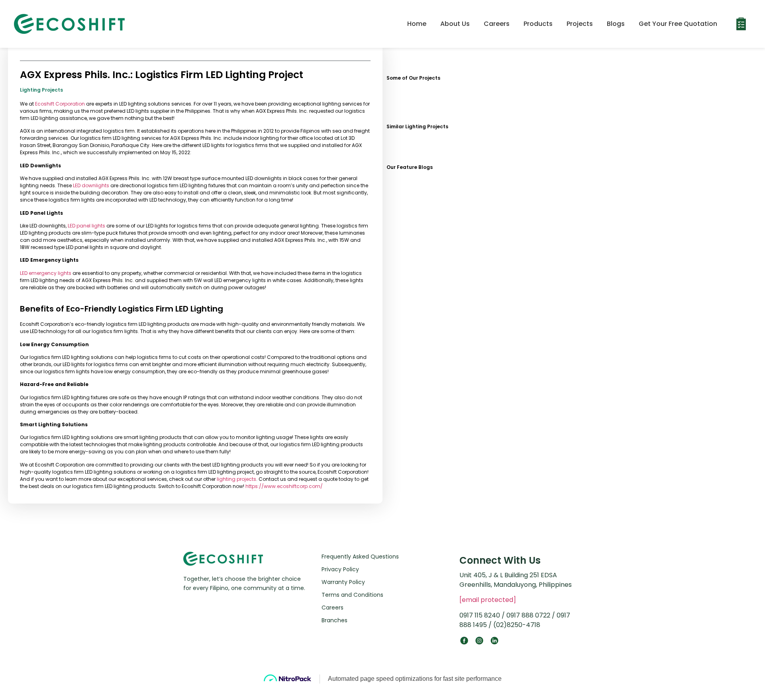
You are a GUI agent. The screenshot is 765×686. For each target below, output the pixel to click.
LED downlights (91, 185)
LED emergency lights (45, 273)
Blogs (616, 23)
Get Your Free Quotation (678, 23)
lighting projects (236, 479)
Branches (334, 620)
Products (538, 23)
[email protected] (487, 599)
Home (416, 23)
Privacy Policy (340, 569)
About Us (455, 23)
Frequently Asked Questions (360, 557)
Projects (580, 23)
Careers (497, 23)
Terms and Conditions (352, 595)
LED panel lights (86, 225)
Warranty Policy (343, 582)
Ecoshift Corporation (60, 103)
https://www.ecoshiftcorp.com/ (284, 486)
